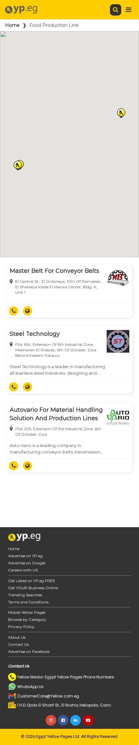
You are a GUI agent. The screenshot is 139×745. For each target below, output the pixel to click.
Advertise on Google (26, 562)
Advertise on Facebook (29, 651)
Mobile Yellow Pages (26, 612)
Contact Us (18, 644)
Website (30, 310)
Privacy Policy (21, 626)
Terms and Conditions (28, 602)
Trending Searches (25, 594)
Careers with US (23, 570)
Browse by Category (27, 619)
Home (12, 25)
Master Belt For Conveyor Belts (54, 270)
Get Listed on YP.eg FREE (31, 580)
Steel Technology (35, 333)
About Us (17, 637)
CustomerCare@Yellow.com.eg (48, 696)
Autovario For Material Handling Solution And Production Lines (56, 414)
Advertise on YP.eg (25, 555)
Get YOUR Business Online (33, 587)
